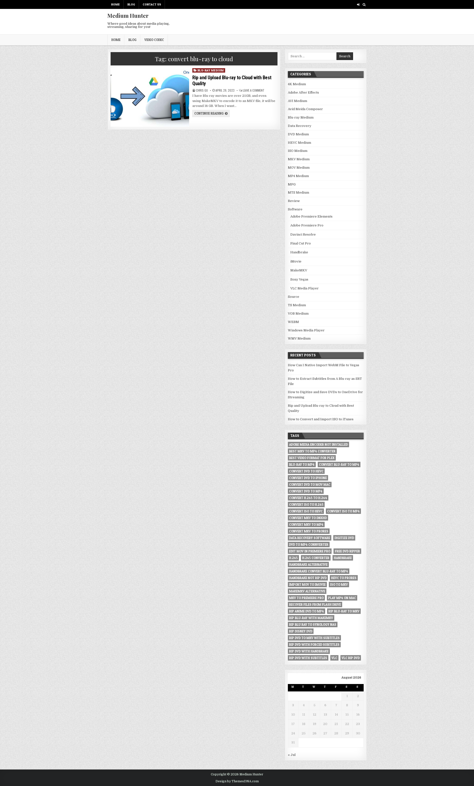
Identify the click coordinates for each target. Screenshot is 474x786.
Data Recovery (299, 126)
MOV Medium (299, 167)
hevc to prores (343, 578)
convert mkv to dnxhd (308, 518)
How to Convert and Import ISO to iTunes (321, 419)
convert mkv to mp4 (306, 524)
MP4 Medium (298, 176)
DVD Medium (298, 134)
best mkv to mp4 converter (312, 451)
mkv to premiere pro (306, 598)
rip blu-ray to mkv (343, 611)
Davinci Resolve (303, 234)
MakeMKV (298, 270)
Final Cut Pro (300, 243)
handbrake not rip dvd (308, 578)
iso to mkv (339, 584)
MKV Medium (299, 159)
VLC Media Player (304, 288)
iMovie (295, 261)
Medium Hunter (128, 15)
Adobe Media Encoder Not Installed (318, 444)
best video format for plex (312, 458)
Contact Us (152, 4)
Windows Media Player (306, 330)
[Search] (364, 4)
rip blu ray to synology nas (312, 624)
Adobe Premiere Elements (311, 216)
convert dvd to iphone (308, 478)
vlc (334, 658)
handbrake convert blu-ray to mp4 (318, 571)
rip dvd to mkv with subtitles (314, 638)
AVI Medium (297, 101)
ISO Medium (297, 151)
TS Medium (297, 305)
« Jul (292, 755)
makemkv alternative (307, 591)
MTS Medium (298, 192)
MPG (292, 184)
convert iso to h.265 (306, 504)
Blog (131, 4)
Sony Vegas (299, 279)
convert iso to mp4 (343, 511)
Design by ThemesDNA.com (237, 781)
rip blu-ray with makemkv (311, 618)
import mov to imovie (307, 584)
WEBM (293, 322)
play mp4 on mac (342, 598)
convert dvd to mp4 (305, 491)
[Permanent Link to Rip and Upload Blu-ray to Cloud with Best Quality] (150, 97)
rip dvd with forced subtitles (314, 644)
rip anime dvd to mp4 (306, 611)
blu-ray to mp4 (302, 464)
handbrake (343, 558)
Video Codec (154, 40)
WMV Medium (299, 338)
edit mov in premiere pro (309, 551)
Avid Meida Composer (305, 109)
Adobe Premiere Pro (306, 225)
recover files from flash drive (315, 604)
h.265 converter (315, 558)
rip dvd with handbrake (309, 651)
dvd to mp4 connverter (308, 544)
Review (294, 201)
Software (295, 209)
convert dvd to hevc (306, 471)
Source (293, 297)
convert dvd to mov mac (309, 484)
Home (115, 4)
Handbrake (299, 252)
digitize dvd (344, 538)
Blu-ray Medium (211, 70)
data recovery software (309, 538)
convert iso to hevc (306, 511)
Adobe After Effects (303, 92)
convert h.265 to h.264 (308, 498)
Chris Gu (202, 90)
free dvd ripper (347, 551)
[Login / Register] (358, 4)
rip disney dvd (300, 631)
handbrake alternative (308, 564)
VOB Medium (298, 313)
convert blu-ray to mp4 (339, 464)
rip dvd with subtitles (308, 658)
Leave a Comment (253, 90)
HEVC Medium (299, 142)
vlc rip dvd (351, 658)
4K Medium (297, 84)
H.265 (293, 558)
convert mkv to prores (308, 531)
